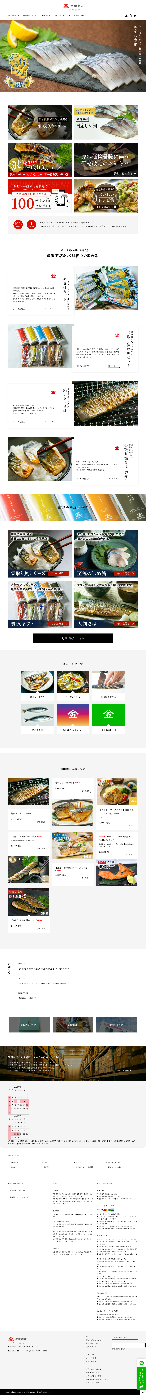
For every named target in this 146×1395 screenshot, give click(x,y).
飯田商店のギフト (29, 15)
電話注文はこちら (74, 638)
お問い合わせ (60, 15)
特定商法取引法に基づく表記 (97, 1379)
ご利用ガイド (45, 15)
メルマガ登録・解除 (76, 15)
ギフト (78, 1162)
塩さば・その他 (114, 1162)
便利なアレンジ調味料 (84, 1167)
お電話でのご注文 (93, 1372)
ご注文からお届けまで (94, 1369)
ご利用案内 (73, 1024)
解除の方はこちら (119, 1349)
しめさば (47, 1162)
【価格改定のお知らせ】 (27, 998)
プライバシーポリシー (94, 1382)
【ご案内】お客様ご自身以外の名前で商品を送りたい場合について (43, 969)
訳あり (14, 1167)
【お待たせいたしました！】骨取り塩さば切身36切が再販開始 (42, 983)
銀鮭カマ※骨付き (115, 1167)
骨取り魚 (14, 1162)
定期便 (46, 1167)
